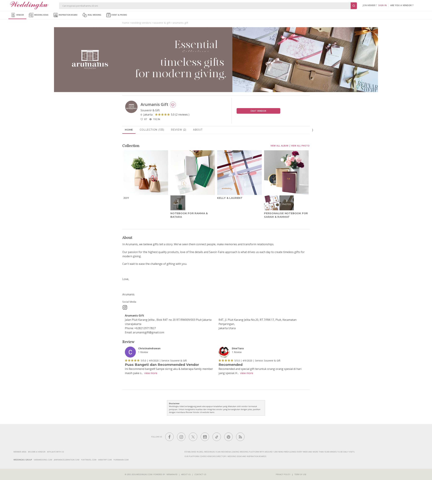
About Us (186, 474)
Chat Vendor (258, 110)
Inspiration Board (67, 15)
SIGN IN (382, 5)
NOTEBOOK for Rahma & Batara (189, 215)
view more (150, 373)
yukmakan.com (121, 459)
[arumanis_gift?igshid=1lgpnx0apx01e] (124, 307)
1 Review (143, 352)
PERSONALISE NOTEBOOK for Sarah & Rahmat (286, 215)
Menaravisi (172, 474)
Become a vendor (36, 451)
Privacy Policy (283, 474)
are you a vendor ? (402, 5)
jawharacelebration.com (66, 459)
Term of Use (300, 474)
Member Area (20, 451)
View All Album (279, 145)
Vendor (20, 15)
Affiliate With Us (55, 451)
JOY (126, 197)
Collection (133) (152, 129)
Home (129, 129)
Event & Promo (119, 15)
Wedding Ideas (41, 15)
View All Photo (300, 145)
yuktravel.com (88, 459)
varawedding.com (43, 459)
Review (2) (178, 129)
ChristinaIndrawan (149, 348)
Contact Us (200, 474)
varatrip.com (105, 459)
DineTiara (238, 348)
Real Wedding (94, 15)
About (197, 129)
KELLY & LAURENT (230, 197)
